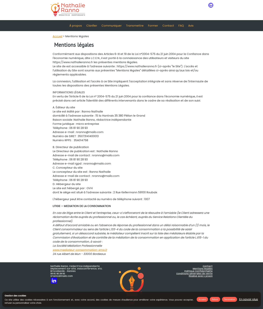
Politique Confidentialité (198, 271)
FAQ (181, 26)
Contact (168, 26)
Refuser (215, 299)
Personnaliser (229, 299)
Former (153, 26)
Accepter (202, 299)
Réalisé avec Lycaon (201, 276)
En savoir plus (248, 299)
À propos (75, 26)
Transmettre (135, 26)
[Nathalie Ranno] (68, 10)
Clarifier (91, 26)
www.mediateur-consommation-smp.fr (80, 250)
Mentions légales (203, 268)
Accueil (57, 36)
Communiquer (112, 26)
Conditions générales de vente (194, 273)
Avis (191, 26)
